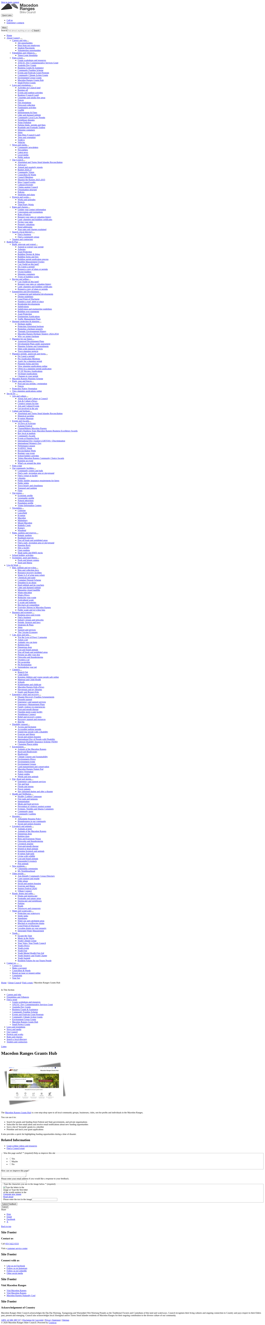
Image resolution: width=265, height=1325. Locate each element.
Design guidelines (25, 296)
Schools (21, 682)
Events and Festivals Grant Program (33, 73)
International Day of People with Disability (36, 739)
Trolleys (21, 140)
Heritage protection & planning (25, 321)
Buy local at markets (26, 433)
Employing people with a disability (33, 732)
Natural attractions (26, 500)
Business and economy (22, 612)
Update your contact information (32, 209)
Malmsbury (23, 520)
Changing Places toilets (28, 744)
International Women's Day (29, 443)
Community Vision (26, 172)
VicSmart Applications (27, 373)
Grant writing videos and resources (22, 1146)
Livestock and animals (22, 826)
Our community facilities (23, 468)
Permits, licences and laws (29, 622)
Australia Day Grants (27, 65)
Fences (21, 100)
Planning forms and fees (28, 364)
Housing (16, 816)
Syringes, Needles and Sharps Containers (36, 809)
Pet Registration (24, 664)
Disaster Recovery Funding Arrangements (36, 697)
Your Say (16, 978)
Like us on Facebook (16, 1266)
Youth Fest (22, 950)
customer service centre (17, 1248)
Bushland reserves (26, 538)
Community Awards (26, 436)
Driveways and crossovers (29, 908)
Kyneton (21, 515)
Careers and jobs (19, 40)
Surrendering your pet (27, 667)
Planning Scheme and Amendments (33, 346)
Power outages (24, 789)
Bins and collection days (28, 570)
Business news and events (29, 615)
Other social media (15, 1273)
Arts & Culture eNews (27, 401)
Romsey (21, 528)
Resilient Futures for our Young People (34, 960)
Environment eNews (27, 759)
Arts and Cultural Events (28, 406)
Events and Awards (20, 421)
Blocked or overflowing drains (31, 923)
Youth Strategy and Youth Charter (32, 955)
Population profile (25, 503)
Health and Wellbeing (21, 794)
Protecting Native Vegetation (24, 388)
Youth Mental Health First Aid (31, 953)
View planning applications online (32, 366)
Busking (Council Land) (28, 95)
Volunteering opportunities (29, 50)
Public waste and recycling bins (31, 610)
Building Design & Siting (29, 254)
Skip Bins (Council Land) (29, 135)
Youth (14, 933)
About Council (13, 38)
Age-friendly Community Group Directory (36, 876)
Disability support (20, 724)
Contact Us (17, 965)
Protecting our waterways (29, 913)
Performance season (26, 446)
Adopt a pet (23, 640)
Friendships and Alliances (23, 53)
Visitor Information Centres (29, 505)
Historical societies (26, 416)
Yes (13, 1159)
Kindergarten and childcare (29, 684)
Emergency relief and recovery (25, 694)
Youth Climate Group (27, 941)
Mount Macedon (25, 523)
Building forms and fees (28, 257)
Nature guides (24, 774)
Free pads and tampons (28, 799)
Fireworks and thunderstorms (30, 657)
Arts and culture (19, 396)
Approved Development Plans (31, 341)
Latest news (23, 152)
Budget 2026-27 (25, 170)
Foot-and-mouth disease (28, 709)
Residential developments (29, 304)
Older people (17, 873)
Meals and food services (28, 804)
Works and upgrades (26, 199)
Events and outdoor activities (30, 92)
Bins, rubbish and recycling (24, 567)
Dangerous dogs (25, 647)
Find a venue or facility (28, 475)
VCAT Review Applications (30, 371)
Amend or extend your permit (30, 247)
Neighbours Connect (27, 714)
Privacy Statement (53, 1320)
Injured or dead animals (28, 849)
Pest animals (23, 863)
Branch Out (23, 672)
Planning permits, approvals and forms (29, 354)
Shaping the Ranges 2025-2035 (31, 180)
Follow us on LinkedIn (17, 1271)
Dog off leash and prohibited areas (33, 540)
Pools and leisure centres (28, 560)
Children (16, 669)
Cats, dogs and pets (20, 635)
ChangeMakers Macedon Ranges (32, 428)
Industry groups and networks (31, 620)
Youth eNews (24, 945)
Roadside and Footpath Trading (31, 127)
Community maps (25, 811)
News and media (19, 145)
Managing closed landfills (29, 590)
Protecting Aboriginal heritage (31, 326)
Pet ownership (24, 662)
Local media (23, 155)
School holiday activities (28, 456)
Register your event (26, 453)
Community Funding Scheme (30, 70)
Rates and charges (20, 207)
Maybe (15, 1161)
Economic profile (25, 495)
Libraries (21, 478)
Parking (21, 903)
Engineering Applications (29, 316)
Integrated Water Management (31, 931)
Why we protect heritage (28, 336)
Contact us (11, 963)
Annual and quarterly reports (30, 167)
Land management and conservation (33, 766)
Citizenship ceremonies (28, 868)
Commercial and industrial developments (35, 294)
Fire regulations (24, 102)
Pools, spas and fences (22, 381)
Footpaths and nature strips (29, 898)
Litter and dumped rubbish (29, 115)
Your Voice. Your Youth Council (32, 943)
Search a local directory (22, 232)
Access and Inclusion (27, 727)
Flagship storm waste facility (30, 712)
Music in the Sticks (26, 938)
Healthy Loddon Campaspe (30, 796)
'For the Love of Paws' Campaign (32, 637)
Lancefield (22, 513)
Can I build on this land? (28, 264)
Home (3, 983)
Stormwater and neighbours (30, 901)
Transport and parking (27, 488)
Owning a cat (23, 659)
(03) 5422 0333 (12, 1244)
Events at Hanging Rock (28, 438)
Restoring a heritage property (30, 329)
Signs (20, 132)
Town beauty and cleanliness (30, 485)
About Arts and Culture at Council (33, 398)
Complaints (17, 975)
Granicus (52, 1322)
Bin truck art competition (28, 605)
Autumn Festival (25, 426)
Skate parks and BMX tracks (30, 553)
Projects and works (20, 197)
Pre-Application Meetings (29, 359)
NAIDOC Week (25, 448)
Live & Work (12, 565)
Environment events (26, 761)
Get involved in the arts (28, 408)
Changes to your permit (28, 376)
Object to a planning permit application (34, 369)
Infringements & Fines (27, 112)
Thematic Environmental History (32, 331)
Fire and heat (23, 784)
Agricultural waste (26, 600)
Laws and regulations (21, 85)
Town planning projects (28, 351)
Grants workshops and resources (32, 60)
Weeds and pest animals (28, 776)
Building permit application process (33, 259)
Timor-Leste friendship (28, 55)
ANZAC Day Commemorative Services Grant (38, 63)
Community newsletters (28, 147)
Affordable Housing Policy (29, 819)
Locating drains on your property (32, 928)
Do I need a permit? (26, 267)
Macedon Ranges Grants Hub (31, 80)
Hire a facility (24, 548)
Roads (20, 906)
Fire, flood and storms (21, 779)
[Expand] (21, 38)
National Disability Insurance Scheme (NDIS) (38, 742)
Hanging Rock (24, 545)
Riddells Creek (24, 525)
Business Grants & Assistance (31, 68)
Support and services (27, 630)
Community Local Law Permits (31, 117)
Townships (17, 508)
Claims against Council (28, 187)
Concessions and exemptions (30, 212)
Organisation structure (27, 189)
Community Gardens (27, 814)
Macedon (22, 518)
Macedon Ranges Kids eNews (31, 687)
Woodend (22, 530)
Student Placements (26, 48)
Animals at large (25, 829)
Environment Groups (27, 764)
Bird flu (21, 722)
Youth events (23, 948)
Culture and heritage (21, 411)
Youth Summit (24, 958)
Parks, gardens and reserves (24, 533)
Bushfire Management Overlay (31, 262)
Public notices (24, 157)
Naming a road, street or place (31, 301)
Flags (20, 490)
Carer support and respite (28, 878)
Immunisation (24, 801)
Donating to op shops (27, 582)
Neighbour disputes (26, 120)
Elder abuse (23, 881)
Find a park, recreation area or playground (36, 473)
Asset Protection (25, 252)
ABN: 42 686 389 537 (11, 1320)
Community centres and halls (30, 470)
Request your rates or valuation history (34, 217)
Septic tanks (23, 916)
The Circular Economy (28, 632)
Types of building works (28, 277)
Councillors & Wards (27, 175)
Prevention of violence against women (34, 806)
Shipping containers (26, 130)
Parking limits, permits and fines (32, 125)
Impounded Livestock (27, 861)
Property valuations (26, 224)
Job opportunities (25, 43)
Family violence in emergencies (31, 707)
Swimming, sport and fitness (24, 558)
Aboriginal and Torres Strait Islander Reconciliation (40, 162)
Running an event (25, 461)
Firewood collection (26, 105)
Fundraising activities (27, 107)
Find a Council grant (16, 1148)
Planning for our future (22, 339)
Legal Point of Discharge (28, 299)
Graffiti (21, 110)
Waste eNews (24, 595)
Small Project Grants (27, 83)
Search (4, 30)
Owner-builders (24, 272)
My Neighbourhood (26, 871)
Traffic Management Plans (29, 319)
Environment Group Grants (30, 78)
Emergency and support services (32, 702)
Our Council (17, 160)
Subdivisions (23, 306)
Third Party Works (26, 204)
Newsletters (23, 150)
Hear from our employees (29, 45)
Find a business (24, 234)
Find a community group (28, 237)
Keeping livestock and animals (31, 851)
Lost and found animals (28, 650)
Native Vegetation (25, 771)
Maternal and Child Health (29, 679)
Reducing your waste (27, 597)
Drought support (25, 699)
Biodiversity (23, 754)
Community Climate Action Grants (33, 75)
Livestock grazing (25, 844)
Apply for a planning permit (30, 361)
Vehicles (21, 142)
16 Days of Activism (27, 423)
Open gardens (24, 550)
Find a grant (17, 58)
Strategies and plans (26, 194)
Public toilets (23, 483)
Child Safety (23, 674)
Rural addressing (25, 227)
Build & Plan (12, 242)
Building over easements (28, 311)
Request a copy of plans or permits (33, 269)
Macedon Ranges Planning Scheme (27, 378)
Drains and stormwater (27, 896)
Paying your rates (25, 222)
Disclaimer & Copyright (32, 1320)
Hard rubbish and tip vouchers (31, 585)
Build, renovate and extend (24, 244)
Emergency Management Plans (31, 704)
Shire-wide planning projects (30, 349)
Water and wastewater (21, 911)
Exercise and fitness (26, 734)
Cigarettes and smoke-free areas (31, 97)
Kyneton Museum (25, 418)
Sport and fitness (25, 563)
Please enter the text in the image (17, 1199)
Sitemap (65, 1320)
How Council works (26, 182)
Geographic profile (26, 498)
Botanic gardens (25, 535)
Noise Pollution (24, 122)
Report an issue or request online (26, 973)
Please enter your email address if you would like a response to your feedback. (35, 1178)
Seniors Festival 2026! (27, 888)
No (13, 1164)
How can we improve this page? (15, 1170)
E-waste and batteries (27, 602)
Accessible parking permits (29, 729)
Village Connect (25, 891)
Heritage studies (25, 324)
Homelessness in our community (32, 821)
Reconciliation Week (27, 451)
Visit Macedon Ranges (16, 1290)
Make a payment (19, 968)
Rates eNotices (24, 214)
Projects (21, 202)
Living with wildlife (26, 856)
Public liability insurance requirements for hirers (38, 480)
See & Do (11, 393)
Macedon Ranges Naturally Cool (21, 1295)
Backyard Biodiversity (27, 752)
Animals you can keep (27, 642)
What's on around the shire (29, 463)
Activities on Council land (29, 87)
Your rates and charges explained (32, 229)
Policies (21, 192)
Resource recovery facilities (30, 572)
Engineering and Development (25, 291)
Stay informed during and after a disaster (35, 791)
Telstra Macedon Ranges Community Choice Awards (41, 458)
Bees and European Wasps (29, 839)
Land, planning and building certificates (35, 219)
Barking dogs (23, 645)
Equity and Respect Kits (28, 692)
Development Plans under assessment (34, 344)
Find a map (17, 466)
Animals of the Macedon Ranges (32, 749)
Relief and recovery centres (29, 717)
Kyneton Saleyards (26, 853)
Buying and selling (20, 279)
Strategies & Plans (26, 625)
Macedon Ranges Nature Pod (30, 769)
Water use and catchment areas (31, 921)
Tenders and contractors (22, 239)
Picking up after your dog (29, 655)
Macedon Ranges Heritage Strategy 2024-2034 (38, 334)
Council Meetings (25, 177)
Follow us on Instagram (17, 1268)
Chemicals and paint (26, 577)
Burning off (23, 90)
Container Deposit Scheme (29, 580)
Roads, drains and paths (22, 893)
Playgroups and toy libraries (30, 689)
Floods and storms (26, 786)
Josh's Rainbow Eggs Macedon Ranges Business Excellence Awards (48, 431)
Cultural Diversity (25, 184)
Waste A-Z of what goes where (31, 575)
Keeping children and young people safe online (38, 677)
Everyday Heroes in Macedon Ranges (34, 607)
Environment (17, 747)
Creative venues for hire (28, 403)
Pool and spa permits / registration (32, 383)
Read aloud (8, 1197)
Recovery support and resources (32, 719)
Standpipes (22, 918)
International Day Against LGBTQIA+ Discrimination (41, 441)
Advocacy (22, 165)
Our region (17, 493)
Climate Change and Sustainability (33, 756)
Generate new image (12, 1194)
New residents (18, 866)
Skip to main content (10, 2)
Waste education (25, 592)
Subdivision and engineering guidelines (35, 309)
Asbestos (22, 249)
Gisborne (22, 510)
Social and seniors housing (29, 737)
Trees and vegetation (27, 137)
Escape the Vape (25, 936)
